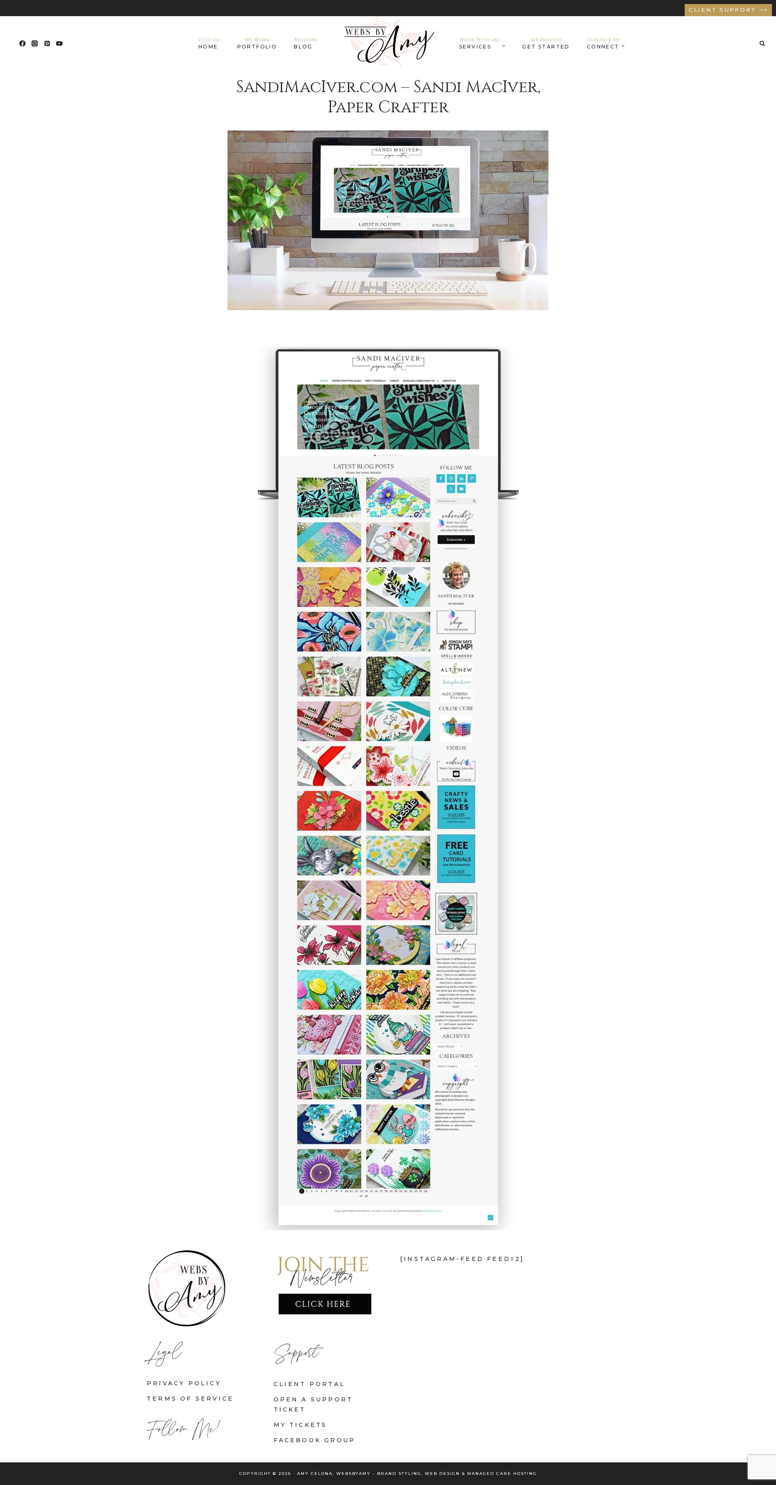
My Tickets (300, 1424)
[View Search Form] (762, 43)
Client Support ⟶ (728, 9)
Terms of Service (190, 1398)
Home (209, 43)
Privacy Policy (184, 1383)
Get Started (545, 43)
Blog (305, 43)
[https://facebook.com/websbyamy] (22, 43)
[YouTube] (59, 43)
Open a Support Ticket (313, 1404)
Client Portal (310, 1384)
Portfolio (257, 43)
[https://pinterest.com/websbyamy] (47, 43)
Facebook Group (315, 1440)
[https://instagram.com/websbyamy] (35, 43)
